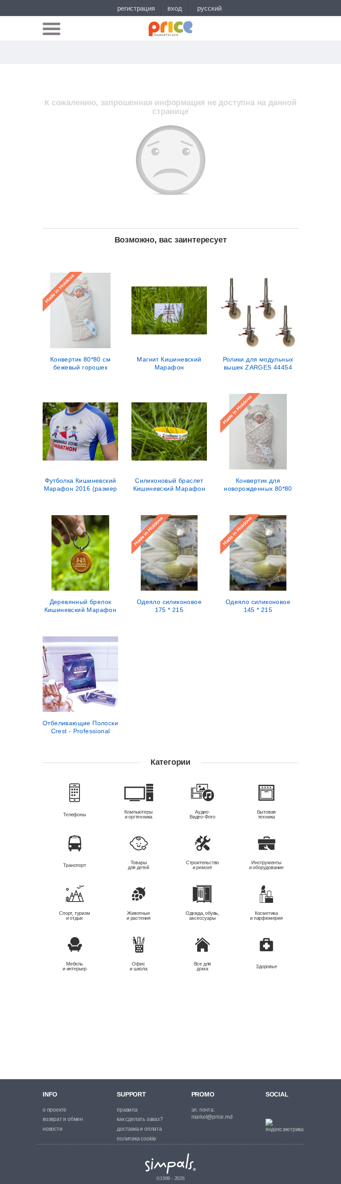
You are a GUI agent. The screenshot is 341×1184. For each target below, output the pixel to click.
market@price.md (212, 1117)
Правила (127, 1110)
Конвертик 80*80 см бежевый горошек (80, 363)
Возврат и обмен (63, 1119)
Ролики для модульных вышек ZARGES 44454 (258, 363)
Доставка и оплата (139, 1129)
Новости (53, 1129)
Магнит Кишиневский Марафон (169, 363)
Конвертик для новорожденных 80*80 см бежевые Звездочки (258, 484)
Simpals (170, 1163)
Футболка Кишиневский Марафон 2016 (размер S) (80, 484)
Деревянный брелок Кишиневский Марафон (80, 605)
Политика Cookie (136, 1139)
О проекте (55, 1110)
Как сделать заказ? (140, 1119)
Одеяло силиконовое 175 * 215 (169, 605)
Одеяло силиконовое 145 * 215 (258, 605)
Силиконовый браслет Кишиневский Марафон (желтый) (169, 484)
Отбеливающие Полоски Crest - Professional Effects (80, 727)
